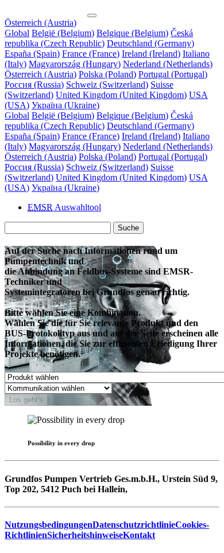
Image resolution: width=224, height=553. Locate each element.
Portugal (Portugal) (172, 74)
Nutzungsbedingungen (48, 525)
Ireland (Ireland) (151, 53)
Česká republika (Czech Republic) (99, 38)
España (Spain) (32, 53)
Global (17, 33)
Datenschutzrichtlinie (133, 525)
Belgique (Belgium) (132, 33)
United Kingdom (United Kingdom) (121, 95)
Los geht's (26, 399)
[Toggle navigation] (91, 15)
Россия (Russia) (34, 84)
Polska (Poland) (107, 74)
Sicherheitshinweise (85, 535)
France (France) (90, 53)
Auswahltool (64, 207)
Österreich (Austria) (40, 74)
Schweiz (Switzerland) (107, 84)
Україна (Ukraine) (65, 105)
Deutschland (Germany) (150, 43)
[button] (40, 23)
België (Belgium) (63, 33)
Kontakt (139, 535)
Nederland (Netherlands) (168, 64)
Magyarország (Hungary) (75, 64)
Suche (128, 227)
